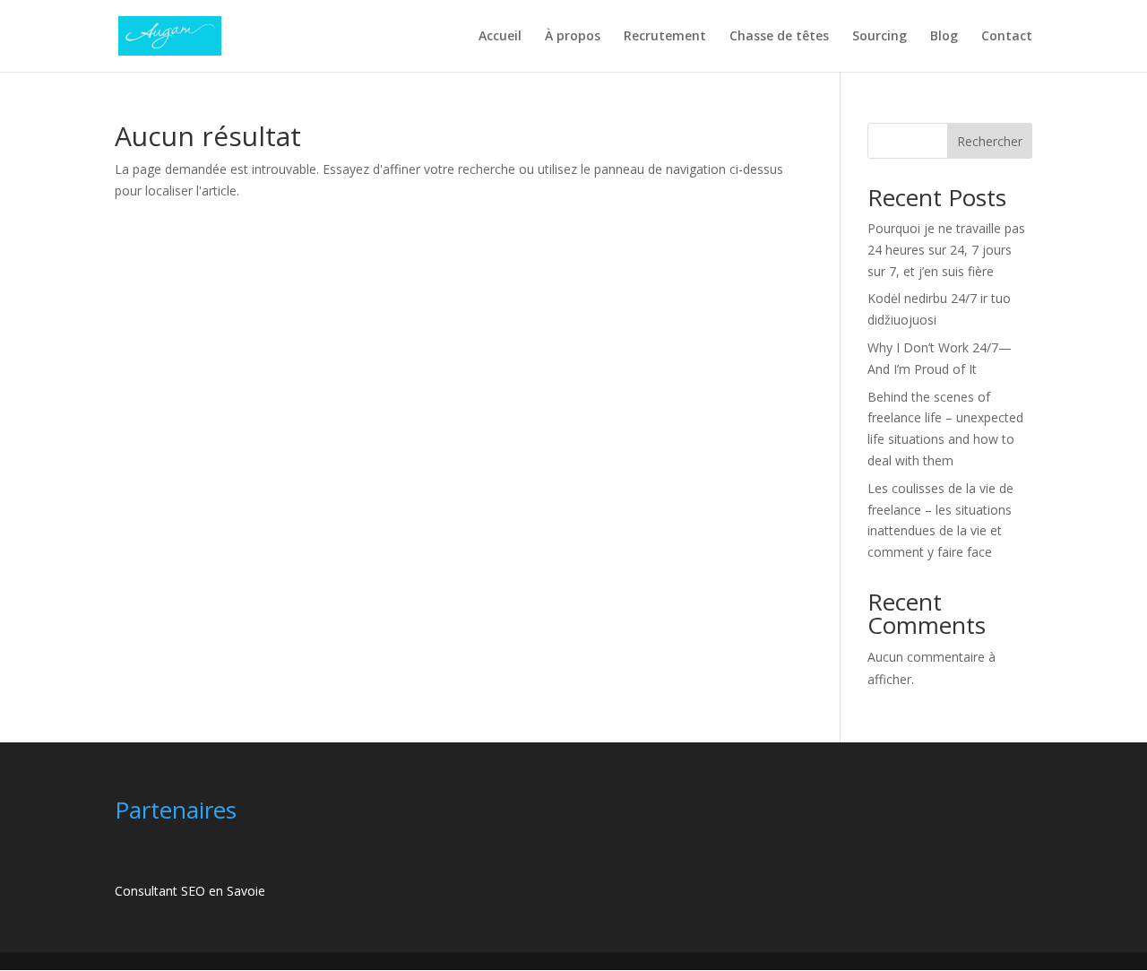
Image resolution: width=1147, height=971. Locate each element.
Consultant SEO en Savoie (190, 890)
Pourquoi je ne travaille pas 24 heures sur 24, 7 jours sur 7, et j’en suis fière (946, 250)
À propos (572, 37)
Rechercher (989, 141)
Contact (1006, 37)
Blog (944, 37)
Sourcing (879, 37)
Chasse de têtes (779, 37)
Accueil (500, 37)
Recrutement (665, 37)
